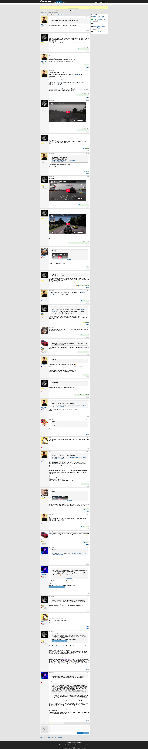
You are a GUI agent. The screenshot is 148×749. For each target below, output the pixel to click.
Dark (74, 742)
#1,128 (88, 399)
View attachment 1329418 (65, 160)
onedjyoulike (54, 599)
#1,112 (88, 34)
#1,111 (88, 16)
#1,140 (88, 672)
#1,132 (88, 489)
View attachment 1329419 (73, 160)
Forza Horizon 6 (95, 21)
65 (58, 14)
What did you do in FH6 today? (99, 19)
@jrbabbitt (54, 55)
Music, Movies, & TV (96, 18)
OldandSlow (54, 274)
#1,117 (88, 153)
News (54, 2)
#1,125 (88, 339)
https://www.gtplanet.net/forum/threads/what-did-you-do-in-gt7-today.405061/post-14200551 (68, 390)
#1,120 (88, 248)
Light (70, 742)
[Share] (86, 17)
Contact (60, 744)
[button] (61, 2)
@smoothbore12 (52, 36)
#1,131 (88, 451)
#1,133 (88, 514)
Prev (42, 14)
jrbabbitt (53, 19)
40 (55, 14)
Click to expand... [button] (69, 259)
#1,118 (88, 176)
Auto (79, 742)
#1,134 (88, 531)
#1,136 (88, 566)
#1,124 (88, 327)
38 (51, 14)
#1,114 (88, 70)
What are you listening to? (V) (98, 16)
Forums (58, 2)
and (84, 48)
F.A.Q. (69, 744)
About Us (65, 744)
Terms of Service (75, 744)
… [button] (45, 14)
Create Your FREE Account (73, 8)
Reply (88, 31)
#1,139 (88, 631)
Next (61, 14)
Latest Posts (94, 14)
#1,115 (88, 100)
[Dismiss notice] (106, 7)
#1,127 (88, 380)
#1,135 (88, 547)
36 (47, 14)
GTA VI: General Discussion (98, 31)
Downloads (65, 2)
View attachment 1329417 (56, 160)
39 (53, 14)
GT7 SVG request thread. (97, 23)
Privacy (88, 744)
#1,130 (88, 437)
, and (84, 95)
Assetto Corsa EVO (96, 29)
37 (49, 14)
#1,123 (88, 305)
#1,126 (88, 357)
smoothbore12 (43, 12)
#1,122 (88, 290)
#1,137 (88, 596)
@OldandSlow (52, 294)
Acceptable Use (82, 744)
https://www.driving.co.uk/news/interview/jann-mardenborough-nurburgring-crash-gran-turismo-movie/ (68, 657)
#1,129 (88, 419)
